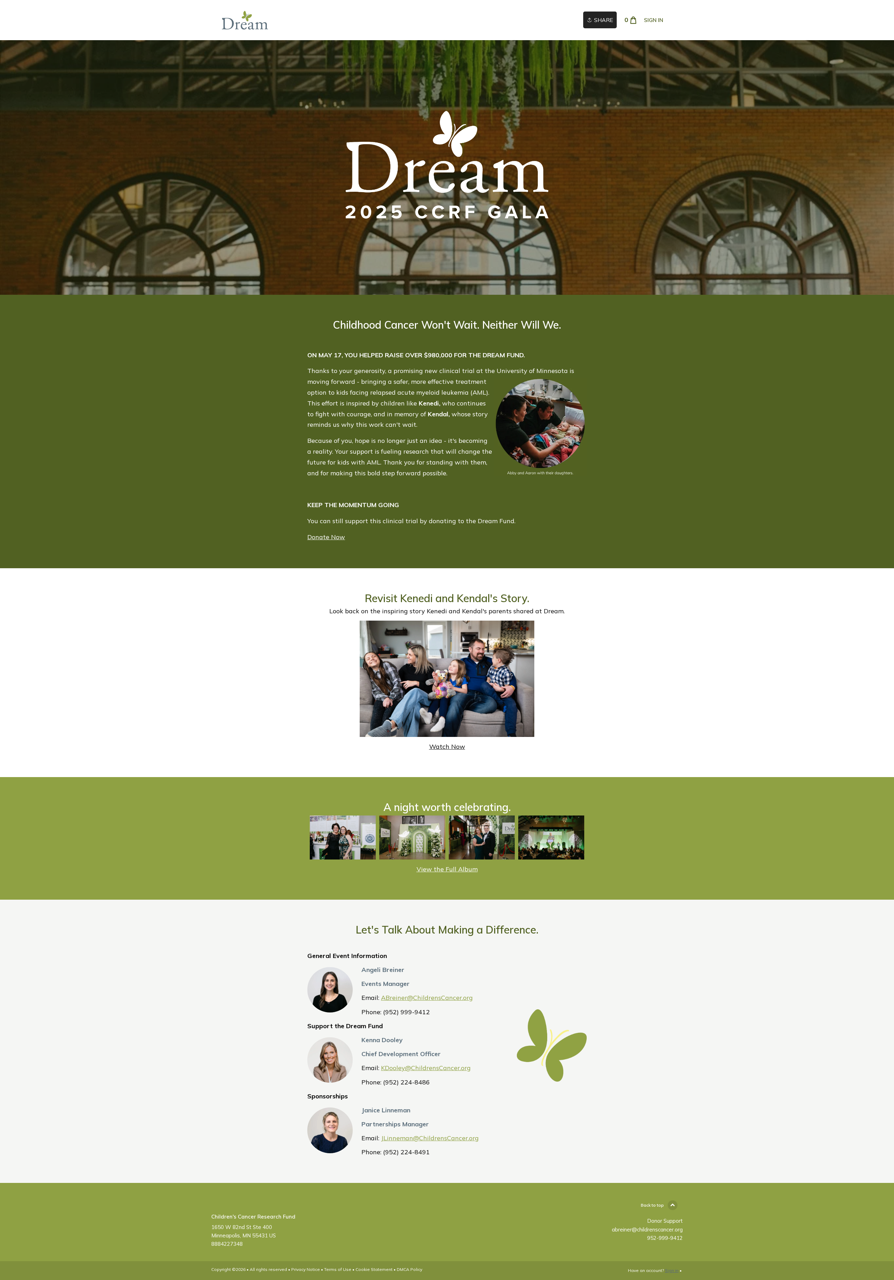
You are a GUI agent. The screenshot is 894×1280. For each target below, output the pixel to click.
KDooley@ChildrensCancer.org (426, 1068)
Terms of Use (337, 1269)
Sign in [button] (653, 20)
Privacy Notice (305, 1269)
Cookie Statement (374, 1269)
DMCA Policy (409, 1269)
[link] (245, 20)
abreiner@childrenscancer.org (647, 1229)
